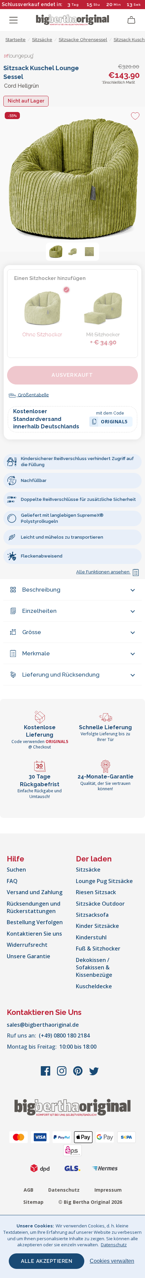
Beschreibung (41, 589)
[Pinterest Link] (78, 1074)
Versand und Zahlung (34, 892)
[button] (55, 251)
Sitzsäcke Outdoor (100, 903)
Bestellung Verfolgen (35, 922)
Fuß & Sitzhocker (98, 948)
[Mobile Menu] (13, 20)
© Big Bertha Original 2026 (90, 1202)
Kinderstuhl (91, 937)
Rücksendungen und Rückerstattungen (33, 907)
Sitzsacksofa (92, 914)
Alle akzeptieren (46, 1261)
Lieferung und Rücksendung (60, 674)
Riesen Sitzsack (96, 892)
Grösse (31, 632)
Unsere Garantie (28, 956)
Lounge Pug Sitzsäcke (104, 881)
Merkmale (36, 653)
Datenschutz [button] (114, 1245)
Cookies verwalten (112, 1261)
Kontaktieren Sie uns (34, 933)
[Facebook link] (46, 1074)
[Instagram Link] (62, 1074)
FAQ (12, 881)
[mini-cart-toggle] (131, 20)
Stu (96, 4)
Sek (137, 4)
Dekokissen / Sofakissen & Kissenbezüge (94, 967)
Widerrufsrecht (27, 944)
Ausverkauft (72, 375)
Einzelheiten (39, 610)
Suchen (16, 869)
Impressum (108, 1190)
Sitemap (33, 1202)
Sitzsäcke (88, 869)
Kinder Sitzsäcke (97, 926)
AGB (28, 1190)
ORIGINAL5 (114, 422)
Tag (75, 4)
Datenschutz (64, 1190)
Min (117, 4)
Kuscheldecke (94, 986)
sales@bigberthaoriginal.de (43, 1024)
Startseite (15, 39)
